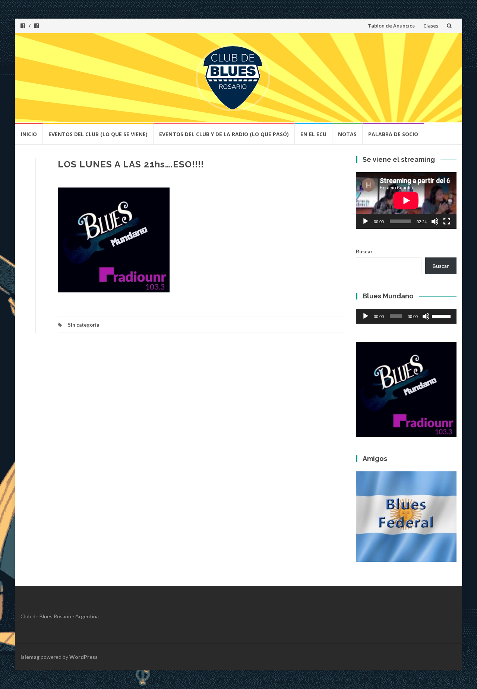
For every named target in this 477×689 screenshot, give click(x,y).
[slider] (442, 315)
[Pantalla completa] (447, 221)
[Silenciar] (435, 221)
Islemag (30, 657)
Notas (347, 134)
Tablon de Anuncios (391, 25)
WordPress (83, 657)
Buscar (364, 251)
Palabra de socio (393, 134)
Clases (430, 25)
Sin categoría (83, 325)
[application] (406, 200)
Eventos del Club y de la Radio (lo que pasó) (224, 134)
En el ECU (313, 134)
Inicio (29, 134)
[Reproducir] (365, 221)
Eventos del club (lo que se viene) (98, 134)
